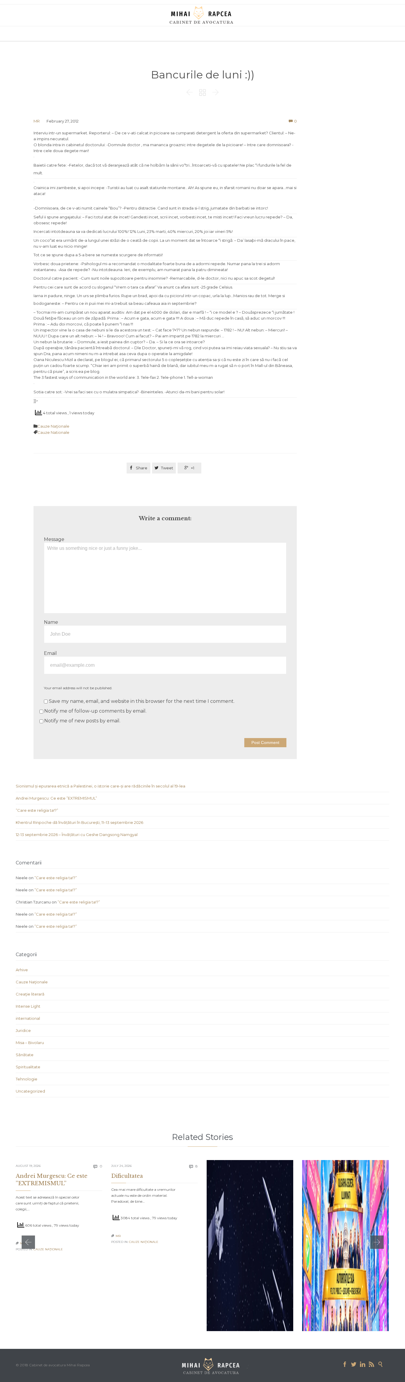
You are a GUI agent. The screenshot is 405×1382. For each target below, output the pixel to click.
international (28, 1018)
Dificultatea (127, 1176)
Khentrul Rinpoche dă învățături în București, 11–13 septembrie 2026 (79, 822)
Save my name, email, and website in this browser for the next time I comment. (141, 701)
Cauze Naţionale (53, 426)
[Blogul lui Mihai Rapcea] (202, 14)
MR (37, 121)
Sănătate (25, 1054)
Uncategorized (30, 1091)
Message (54, 539)
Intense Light (28, 1006)
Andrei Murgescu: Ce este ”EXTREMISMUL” (56, 798)
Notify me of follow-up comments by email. (95, 711)
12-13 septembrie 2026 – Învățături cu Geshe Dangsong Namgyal (77, 834)
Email (50, 653)
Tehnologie (26, 1079)
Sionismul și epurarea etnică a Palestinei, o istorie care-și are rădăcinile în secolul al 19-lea (100, 786)
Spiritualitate (28, 1066)
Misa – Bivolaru (30, 1042)
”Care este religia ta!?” (37, 810)
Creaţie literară (30, 994)
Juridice (23, 1030)
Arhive (22, 969)
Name (51, 622)
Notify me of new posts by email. (82, 721)
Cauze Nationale (53, 432)
